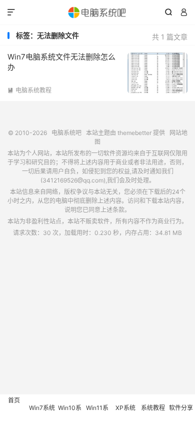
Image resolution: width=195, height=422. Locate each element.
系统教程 (153, 408)
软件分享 (181, 408)
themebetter (135, 132)
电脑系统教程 (30, 90)
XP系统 (126, 408)
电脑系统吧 (97, 12)
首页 (14, 400)
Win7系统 (42, 408)
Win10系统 (70, 413)
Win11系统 (97, 413)
